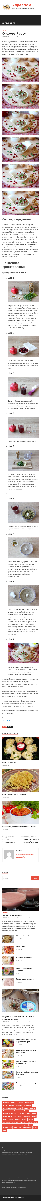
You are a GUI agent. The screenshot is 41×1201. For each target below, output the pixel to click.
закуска (31, 1119)
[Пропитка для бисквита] (8, 986)
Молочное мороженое (24, 957)
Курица (11, 1105)
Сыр (15, 1116)
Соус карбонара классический (14, 794)
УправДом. (22, 5)
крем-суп (15, 1122)
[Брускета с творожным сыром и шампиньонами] (20, 1012)
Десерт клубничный (12, 915)
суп (20, 1127)
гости (34, 1116)
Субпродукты (7, 1116)
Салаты (21, 1113)
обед (35, 1122)
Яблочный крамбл (23, 936)
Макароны (19, 1105)
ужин (4, 1130)
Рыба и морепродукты (10, 1113)
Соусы (4, 30)
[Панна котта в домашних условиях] (8, 975)
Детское (20, 1102)
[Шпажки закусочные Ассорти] (8, 1089)
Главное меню (11, 23)
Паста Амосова (21, 947)
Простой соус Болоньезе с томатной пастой (19, 827)
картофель (6, 1122)
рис (30, 1125)
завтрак (24, 1119)
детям (11, 1119)
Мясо (19, 1108)
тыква (35, 1127)
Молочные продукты (9, 1108)
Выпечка (6, 1102)
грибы (5, 1119)
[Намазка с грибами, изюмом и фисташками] (8, 1079)
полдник (12, 1125)
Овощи (25, 1108)
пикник (5, 1125)
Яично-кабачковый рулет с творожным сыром (26, 1041)
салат (15, 1127)
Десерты (5, 912)
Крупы (5, 1105)
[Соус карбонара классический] (20, 792)
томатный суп (27, 1127)
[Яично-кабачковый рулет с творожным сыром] (8, 1046)
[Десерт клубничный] (20, 911)
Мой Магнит (27, 1105)
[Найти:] (20, 878)
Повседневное (7, 1111)
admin (14, 37)
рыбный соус (7, 1127)
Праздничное (18, 1111)
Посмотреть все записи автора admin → (25, 856)
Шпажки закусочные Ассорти (27, 1083)
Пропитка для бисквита (24, 979)
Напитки (5, 1014)
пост (18, 1125)
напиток (29, 1122)
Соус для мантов (9, 762)
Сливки (28, 1113)
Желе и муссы (29, 1102)
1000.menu (6, 720)
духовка (17, 1119)
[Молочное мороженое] (8, 964)
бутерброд (27, 1116)
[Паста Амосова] (8, 953)
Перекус (32, 1108)
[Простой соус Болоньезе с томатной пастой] (20, 824)
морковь (22, 1122)
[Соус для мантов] (20, 760)
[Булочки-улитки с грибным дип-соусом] (8, 1057)
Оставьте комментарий (24, 37)
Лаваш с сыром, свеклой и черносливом (26, 1062)
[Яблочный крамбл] (8, 942)
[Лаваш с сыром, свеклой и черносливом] (8, 1068)
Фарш (20, 1116)
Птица (26, 1111)
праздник (24, 1125)
